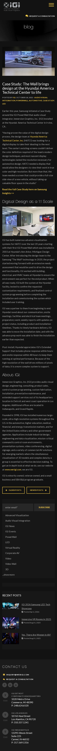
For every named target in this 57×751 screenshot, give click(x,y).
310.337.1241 (21, 722)
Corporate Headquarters (25, 696)
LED (4, 104)
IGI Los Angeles (19, 713)
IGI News (10, 526)
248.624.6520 (21, 705)
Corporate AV (12, 553)
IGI (14, 97)
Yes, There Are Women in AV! (36, 634)
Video (8, 558)
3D (7, 569)
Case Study (48, 100)
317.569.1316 (21, 742)
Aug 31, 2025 (32, 622)
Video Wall (10, 563)
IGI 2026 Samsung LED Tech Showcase (36, 606)
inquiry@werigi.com (17, 675)
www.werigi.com (13, 469)
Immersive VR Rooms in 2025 (36, 619)
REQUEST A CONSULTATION (42, 16)
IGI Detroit (17, 693)
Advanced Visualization (17, 515)
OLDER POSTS (15, 490)
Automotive (35, 100)
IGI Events (10, 531)
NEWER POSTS (36, 490)
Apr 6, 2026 (31, 612)
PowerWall (22, 100)
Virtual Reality (12, 547)
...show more (8, 574)
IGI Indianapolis (20, 730)
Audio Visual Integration (17, 520)
